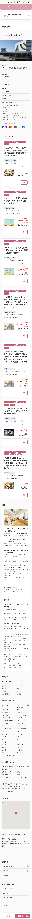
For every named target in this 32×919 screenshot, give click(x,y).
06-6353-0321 (7, 866)
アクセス (8, 916)
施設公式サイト (7, 875)
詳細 (24, 182)
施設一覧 (6, 893)
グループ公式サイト (9, 897)
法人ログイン (7, 906)
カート (25, 8)
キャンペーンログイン (9, 909)
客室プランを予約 (23, 916)
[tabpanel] (16, 50)
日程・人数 (7, 8)
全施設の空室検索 (8, 888)
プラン (19, 8)
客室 (14, 8)
